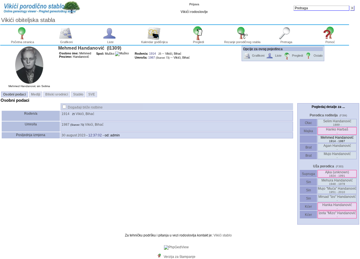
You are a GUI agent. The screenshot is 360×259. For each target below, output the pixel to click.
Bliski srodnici (56, 94)
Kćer (308, 207)
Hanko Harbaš (337, 130)
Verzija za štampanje (179, 257)
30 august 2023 (74, 135)
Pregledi (198, 42)
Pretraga (286, 42)
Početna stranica (22, 42)
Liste (110, 42)
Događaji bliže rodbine (85, 107)
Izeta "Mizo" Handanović (337, 214)
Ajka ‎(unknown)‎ (337, 173)
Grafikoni (66, 42)
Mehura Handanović (337, 181)
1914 (65, 114)
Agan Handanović (337, 147)
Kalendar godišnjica (154, 42)
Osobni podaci (14, 94)
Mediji (35, 94)
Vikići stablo (222, 235)
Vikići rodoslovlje (194, 12)
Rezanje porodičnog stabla (242, 42)
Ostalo (318, 55)
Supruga (308, 174)
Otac (308, 123)
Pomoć (330, 42)
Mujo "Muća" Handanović (337, 190)
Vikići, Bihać (85, 114)
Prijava (194, 4)
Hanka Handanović (337, 206)
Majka (308, 131)
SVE (91, 94)
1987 (65, 125)
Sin (308, 182)
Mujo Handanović (337, 155)
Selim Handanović (337, 122)
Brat (308, 147)
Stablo (78, 94)
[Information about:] (161, 257)
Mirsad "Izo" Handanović (337, 198)
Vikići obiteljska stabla (28, 20)
